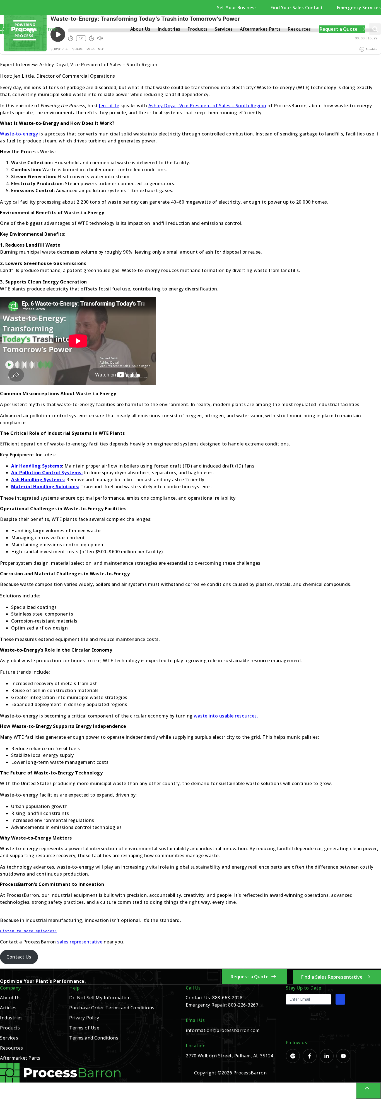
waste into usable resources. (226, 716)
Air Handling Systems (36, 466)
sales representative (79, 942)
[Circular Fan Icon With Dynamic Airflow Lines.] (293, 1056)
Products (197, 29)
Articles (8, 1008)
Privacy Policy (84, 1018)
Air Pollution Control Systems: (47, 472)
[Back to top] (368, 1091)
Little (113, 105)
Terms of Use (84, 1028)
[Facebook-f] (310, 1056)
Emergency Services (359, 7)
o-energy (28, 134)
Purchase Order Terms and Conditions (112, 1008)
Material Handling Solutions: (45, 486)
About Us (140, 29)
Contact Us (18, 957)
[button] (375, 29)
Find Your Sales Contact (297, 7)
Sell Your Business (237, 7)
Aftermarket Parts (260, 29)
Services (224, 29)
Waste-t (9, 134)
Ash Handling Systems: (38, 479)
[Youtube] (343, 1056)
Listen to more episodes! (28, 931)
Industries (169, 29)
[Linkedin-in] (327, 1056)
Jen (103, 105)
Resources (299, 29)
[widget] (190, 1091)
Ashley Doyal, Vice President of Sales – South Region (207, 105)
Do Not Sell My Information (100, 998)
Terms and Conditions (93, 1038)
